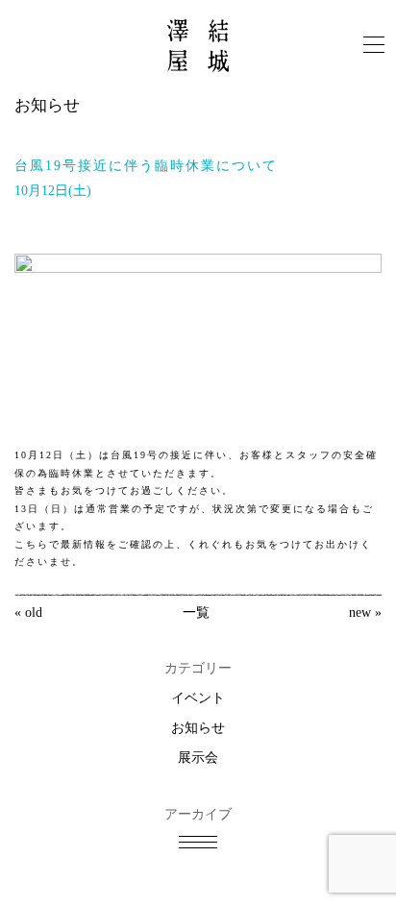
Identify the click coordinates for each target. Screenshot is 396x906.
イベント (198, 698)
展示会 (198, 757)
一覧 (196, 612)
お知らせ (198, 728)
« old (28, 612)
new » (365, 612)
